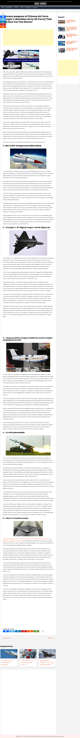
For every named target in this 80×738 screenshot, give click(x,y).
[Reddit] (30, 631)
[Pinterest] (24, 631)
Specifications (8, 7)
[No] (78, 2)
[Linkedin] (18, 631)
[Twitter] (12, 631)
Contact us (35, 7)
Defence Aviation (30, 736)
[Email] (36, 631)
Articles (16, 7)
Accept (36, 3)
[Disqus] (28, 686)
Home (2, 7)
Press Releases (28, 7)
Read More (43, 3)
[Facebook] (6, 631)
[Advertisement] (28, 37)
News (22, 7)
